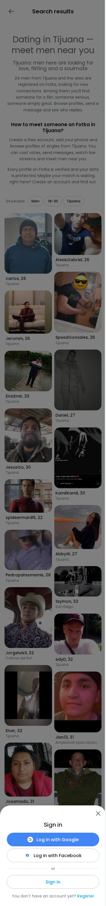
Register (85, 896)
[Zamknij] (98, 813)
